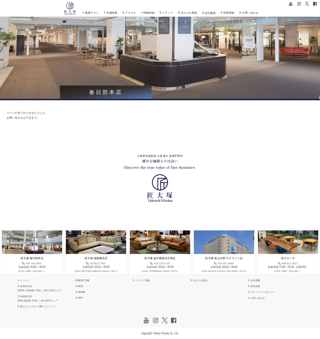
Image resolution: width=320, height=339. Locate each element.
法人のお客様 (189, 13)
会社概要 (210, 12)
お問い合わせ (250, 13)
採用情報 (228, 13)
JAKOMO (81, 292)
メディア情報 (142, 280)
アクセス (130, 13)
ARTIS (80, 286)
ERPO (80, 297)
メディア (167, 13)
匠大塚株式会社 (70, 8)
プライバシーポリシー (262, 292)
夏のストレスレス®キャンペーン (38, 306)
